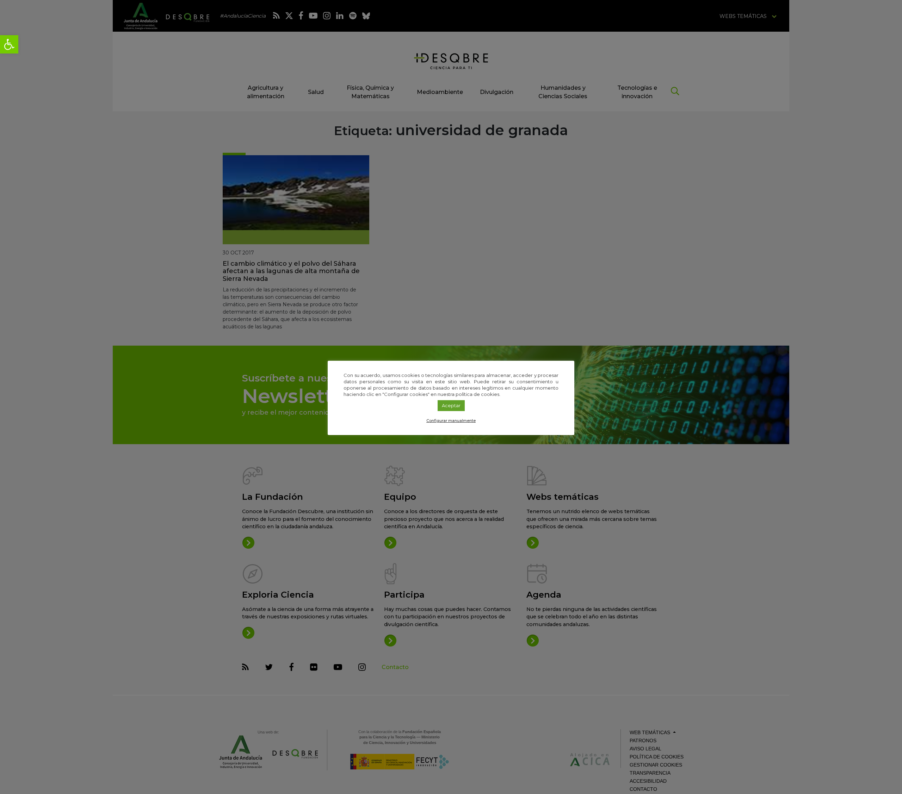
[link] (9, 44)
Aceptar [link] (451, 405)
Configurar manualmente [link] (451, 420)
